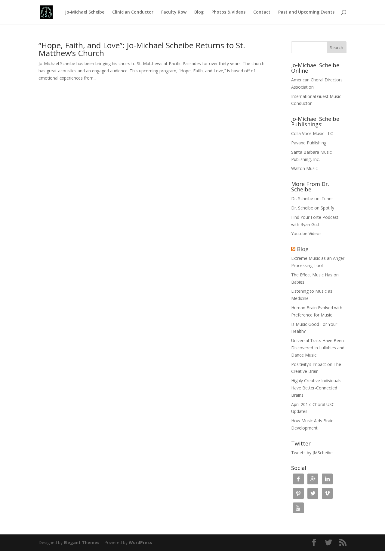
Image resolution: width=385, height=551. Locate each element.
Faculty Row (173, 12)
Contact (261, 12)
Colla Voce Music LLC (312, 133)
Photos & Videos (228, 12)
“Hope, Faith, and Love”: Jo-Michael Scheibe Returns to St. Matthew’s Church (141, 49)
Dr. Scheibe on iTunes (312, 198)
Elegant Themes (82, 542)
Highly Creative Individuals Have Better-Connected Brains (316, 388)
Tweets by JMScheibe (312, 452)
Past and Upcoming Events (306, 12)
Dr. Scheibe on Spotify (312, 208)
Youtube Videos (306, 233)
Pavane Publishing (308, 143)
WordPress (140, 542)
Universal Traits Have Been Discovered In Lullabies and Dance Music (317, 348)
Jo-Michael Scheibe (84, 12)
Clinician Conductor (132, 12)
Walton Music (304, 168)
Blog (199, 12)
